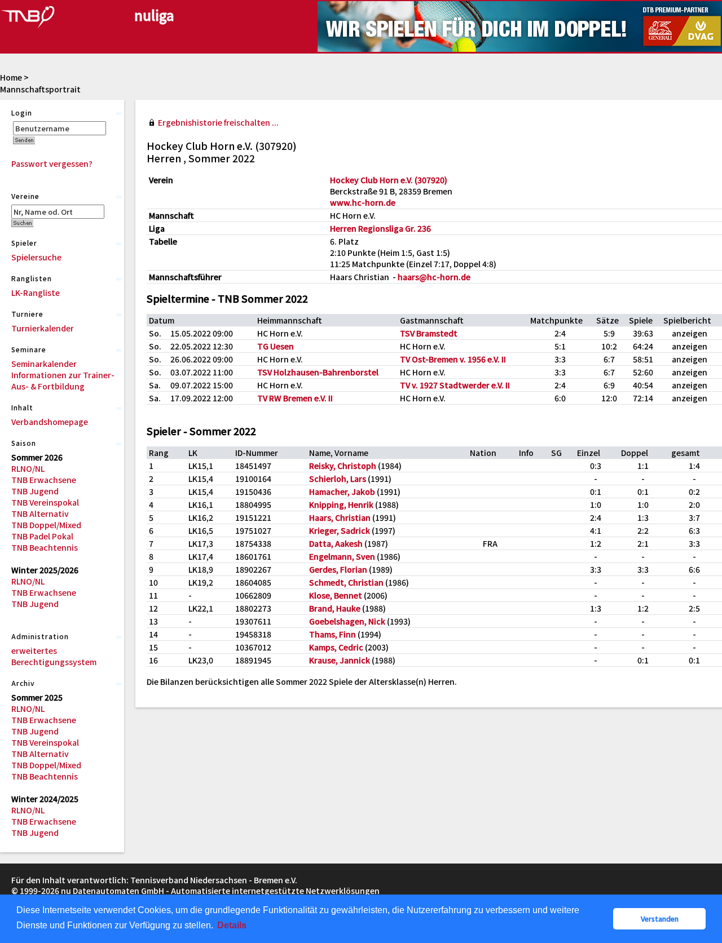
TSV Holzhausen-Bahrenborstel (317, 372)
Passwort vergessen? (52, 163)
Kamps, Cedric (336, 647)
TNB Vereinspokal (45, 502)
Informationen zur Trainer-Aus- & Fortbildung (63, 380)
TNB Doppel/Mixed (46, 524)
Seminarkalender (44, 363)
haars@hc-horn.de (434, 276)
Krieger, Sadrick (339, 530)
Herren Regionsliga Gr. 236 (380, 228)
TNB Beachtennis (44, 547)
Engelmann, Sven (342, 556)
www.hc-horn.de (362, 202)
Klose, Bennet (335, 595)
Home (11, 77)
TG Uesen (275, 346)
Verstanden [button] (660, 918)
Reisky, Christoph (342, 465)
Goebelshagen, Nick (347, 621)
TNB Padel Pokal (42, 536)
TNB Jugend (35, 491)
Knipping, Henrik (341, 504)
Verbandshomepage (49, 421)
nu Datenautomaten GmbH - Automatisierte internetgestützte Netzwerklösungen (220, 890)
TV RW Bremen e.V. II (295, 398)
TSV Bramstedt (428, 333)
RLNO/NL (28, 468)
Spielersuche (36, 257)
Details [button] (231, 925)
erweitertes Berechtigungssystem (53, 656)
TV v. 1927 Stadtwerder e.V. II (455, 385)
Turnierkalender (42, 328)
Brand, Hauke (334, 608)
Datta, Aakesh (336, 543)
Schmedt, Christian (346, 582)
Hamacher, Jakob (342, 491)
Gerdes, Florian (338, 569)
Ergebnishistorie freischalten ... (218, 122)
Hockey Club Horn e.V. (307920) (388, 179)
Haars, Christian (340, 517)
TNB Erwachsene (43, 479)
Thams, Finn (332, 634)
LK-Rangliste (35, 292)
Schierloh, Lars (337, 478)
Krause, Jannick (339, 660)
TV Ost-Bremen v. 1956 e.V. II (453, 359)
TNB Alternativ (40, 513)
